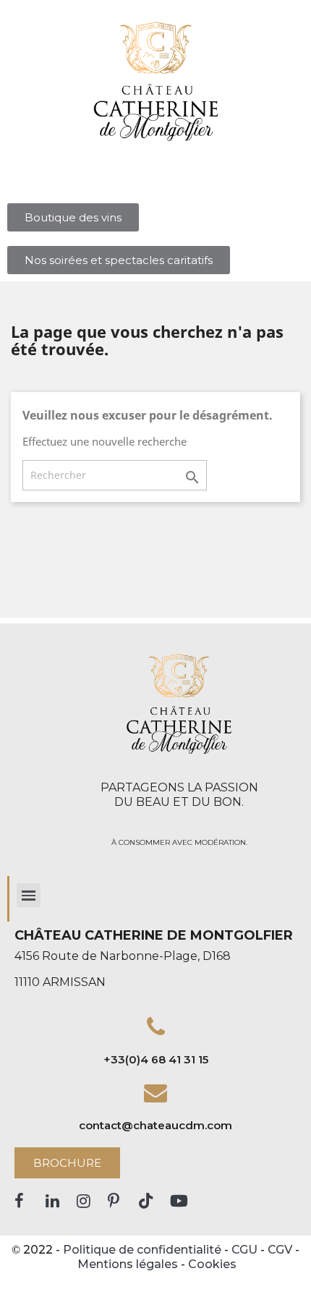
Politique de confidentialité (142, 1250)
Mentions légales (127, 1264)
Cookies (212, 1264)
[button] (73, 217)
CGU (244, 1250)
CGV (280, 1250)
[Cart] (172, 187)
